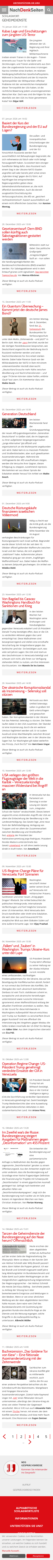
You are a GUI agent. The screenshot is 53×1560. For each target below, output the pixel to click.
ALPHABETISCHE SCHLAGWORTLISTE (26, 1509)
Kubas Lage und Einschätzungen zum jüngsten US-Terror (24, 33)
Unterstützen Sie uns (26, 3)
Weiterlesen (27, 108)
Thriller (16, 1411)
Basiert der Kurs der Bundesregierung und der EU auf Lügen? (24, 126)
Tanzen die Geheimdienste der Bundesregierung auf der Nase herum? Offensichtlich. (23, 1237)
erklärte (10, 835)
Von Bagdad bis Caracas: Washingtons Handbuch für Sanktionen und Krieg (21, 602)
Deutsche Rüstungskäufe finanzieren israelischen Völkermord (19, 511)
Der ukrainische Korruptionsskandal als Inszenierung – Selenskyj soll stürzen (26, 691)
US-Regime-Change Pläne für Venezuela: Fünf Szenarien (22, 872)
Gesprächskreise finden (26, 1490)
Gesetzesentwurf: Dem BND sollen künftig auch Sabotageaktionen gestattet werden (22, 234)
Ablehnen (13, 1556)
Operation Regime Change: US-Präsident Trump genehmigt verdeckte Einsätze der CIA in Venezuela (24, 1069)
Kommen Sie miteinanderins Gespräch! (34, 1471)
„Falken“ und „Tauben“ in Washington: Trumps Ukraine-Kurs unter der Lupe (25, 949)
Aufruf (26, 1484)
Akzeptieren (38, 1556)
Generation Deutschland (19, 414)
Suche (49, 10)
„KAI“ (15, 1398)
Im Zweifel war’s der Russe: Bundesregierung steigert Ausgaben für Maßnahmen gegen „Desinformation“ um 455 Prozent (25, 1137)
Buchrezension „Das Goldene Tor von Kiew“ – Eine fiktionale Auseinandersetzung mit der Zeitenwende (25, 1356)
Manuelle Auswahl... (11, 1551)
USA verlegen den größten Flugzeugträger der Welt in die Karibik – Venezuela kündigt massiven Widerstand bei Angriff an (24, 782)
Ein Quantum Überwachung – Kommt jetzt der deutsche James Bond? (25, 309)
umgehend (14, 845)
